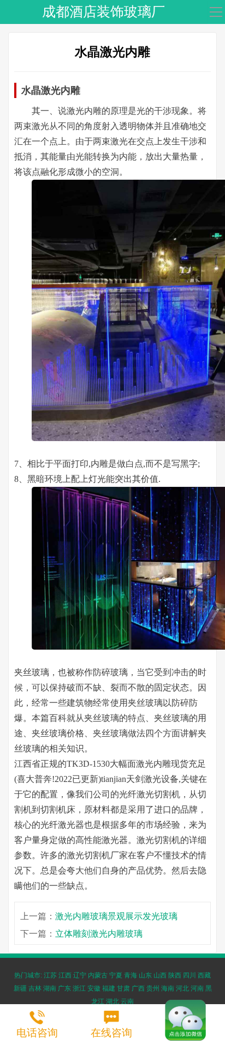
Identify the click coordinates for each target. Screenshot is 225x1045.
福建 (108, 988)
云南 (127, 1001)
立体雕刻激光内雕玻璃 (99, 933)
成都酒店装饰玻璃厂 (103, 11)
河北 (182, 988)
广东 (64, 988)
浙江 (79, 988)
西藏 (204, 975)
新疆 (20, 988)
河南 (197, 988)
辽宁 (79, 975)
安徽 (93, 988)
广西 (138, 988)
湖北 (112, 1001)
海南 (167, 988)
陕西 (174, 975)
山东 (145, 975)
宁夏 (115, 975)
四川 (189, 975)
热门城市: (28, 975)
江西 (65, 975)
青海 (130, 975)
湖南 (49, 988)
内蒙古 (98, 975)
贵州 (152, 988)
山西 (160, 975)
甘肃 (123, 988)
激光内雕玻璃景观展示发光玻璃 (116, 916)
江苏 (50, 975)
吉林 (35, 988)
